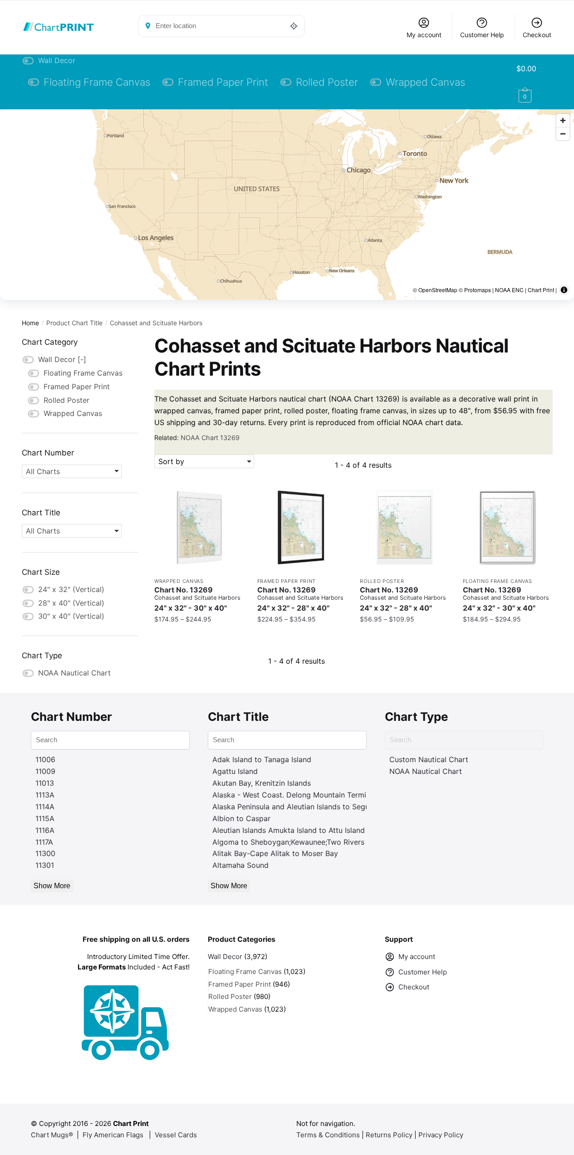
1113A (44, 794)
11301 (44, 865)
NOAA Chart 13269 (210, 437)
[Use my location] (294, 26)
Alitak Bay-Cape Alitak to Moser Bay (275, 853)
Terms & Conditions (328, 1135)
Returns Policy (389, 1135)
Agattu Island (235, 771)
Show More (52, 886)
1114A (44, 806)
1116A (44, 830)
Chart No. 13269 (197, 599)
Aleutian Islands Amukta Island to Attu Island (288, 830)
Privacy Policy (440, 1135)
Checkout (537, 35)
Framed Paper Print (286, 581)
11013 (44, 783)
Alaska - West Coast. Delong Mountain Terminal (294, 794)
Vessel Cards (176, 1135)
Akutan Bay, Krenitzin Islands (261, 783)
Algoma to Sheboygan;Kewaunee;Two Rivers (288, 842)
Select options (199, 637)
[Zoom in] (562, 120)
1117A (44, 842)
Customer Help (482, 35)
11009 (45, 771)
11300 (45, 853)
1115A (44, 818)
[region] (287, 204)
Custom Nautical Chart (428, 759)
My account (424, 35)
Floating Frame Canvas (497, 581)
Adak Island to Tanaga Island (261, 759)
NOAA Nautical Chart (425, 771)
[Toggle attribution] (564, 289)
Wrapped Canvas (179, 581)
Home (30, 323)
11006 (45, 759)
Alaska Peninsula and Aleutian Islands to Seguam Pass (305, 806)
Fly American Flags (113, 1135)
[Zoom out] (562, 133)
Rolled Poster (382, 581)
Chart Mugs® (52, 1135)
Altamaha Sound (240, 865)
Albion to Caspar (241, 818)
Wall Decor (225, 956)
